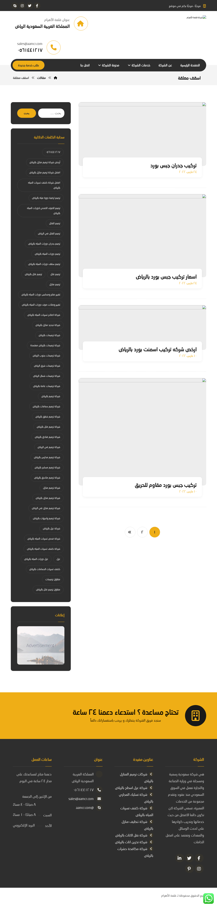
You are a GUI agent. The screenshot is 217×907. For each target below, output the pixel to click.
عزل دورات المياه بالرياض (36, 559)
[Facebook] (199, 858)
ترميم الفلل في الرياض (49, 233)
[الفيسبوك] (37, 5)
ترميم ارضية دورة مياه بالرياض (46, 197)
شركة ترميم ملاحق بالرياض (47, 477)
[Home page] (55, 77)
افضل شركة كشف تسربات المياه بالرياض (44, 185)
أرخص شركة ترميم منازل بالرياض (44, 162)
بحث (26, 113)
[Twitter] (189, 858)
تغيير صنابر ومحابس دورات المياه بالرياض (40, 294)
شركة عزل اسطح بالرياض (131, 788)
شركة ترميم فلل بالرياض (48, 426)
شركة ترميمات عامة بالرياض (46, 386)
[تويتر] (29, 5)
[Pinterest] (189, 868)
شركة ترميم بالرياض (50, 396)
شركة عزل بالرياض (51, 528)
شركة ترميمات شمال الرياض (46, 375)
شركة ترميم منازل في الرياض (46, 508)
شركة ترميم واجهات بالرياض (46, 518)
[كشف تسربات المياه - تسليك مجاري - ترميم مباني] (174, 23)
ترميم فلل (55, 274)
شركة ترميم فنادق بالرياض (47, 436)
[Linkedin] (179, 858)
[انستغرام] (22, 5)
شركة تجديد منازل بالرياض (47, 325)
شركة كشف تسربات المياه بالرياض (43, 548)
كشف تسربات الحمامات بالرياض (44, 569)
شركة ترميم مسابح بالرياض (47, 467)
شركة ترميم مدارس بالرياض (47, 457)
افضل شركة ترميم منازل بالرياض (44, 172)
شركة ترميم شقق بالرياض (47, 416)
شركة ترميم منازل (51, 487)
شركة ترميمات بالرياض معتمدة (45, 345)
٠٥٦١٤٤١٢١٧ (53, 152)
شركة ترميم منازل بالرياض (48, 497)
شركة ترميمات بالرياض (49, 335)
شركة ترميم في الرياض (49, 447)
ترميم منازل (54, 284)
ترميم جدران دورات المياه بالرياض (44, 243)
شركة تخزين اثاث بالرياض (131, 842)
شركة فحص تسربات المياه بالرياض (43, 538)
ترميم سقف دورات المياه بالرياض (44, 264)
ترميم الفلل (54, 223)
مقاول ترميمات (52, 579)
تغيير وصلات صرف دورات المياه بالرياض (41, 304)
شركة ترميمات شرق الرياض (47, 365)
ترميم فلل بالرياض (33, 274)
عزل (58, 559)
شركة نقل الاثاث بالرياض (131, 835)
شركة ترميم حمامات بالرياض (46, 406)
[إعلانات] (40, 645)
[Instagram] (199, 868)
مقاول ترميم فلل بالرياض (48, 589)
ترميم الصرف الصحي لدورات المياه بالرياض (43, 210)
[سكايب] (14, 5)
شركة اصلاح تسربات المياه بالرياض (43, 314)
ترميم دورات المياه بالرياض (47, 253)
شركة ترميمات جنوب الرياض (46, 355)
